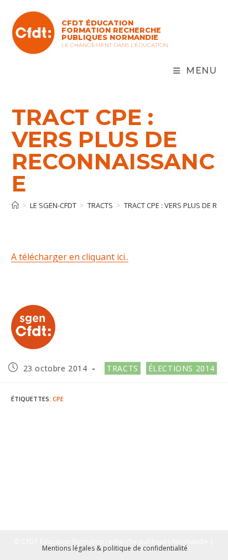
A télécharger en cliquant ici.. (69, 257)
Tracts (122, 368)
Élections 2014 (181, 368)
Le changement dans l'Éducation (114, 45)
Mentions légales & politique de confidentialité (115, 548)
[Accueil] (15, 205)
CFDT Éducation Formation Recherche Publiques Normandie (111, 30)
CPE (58, 399)
